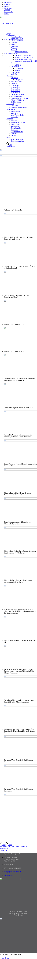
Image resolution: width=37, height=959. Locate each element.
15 (16, 846)
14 (14, 846)
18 (21, 846)
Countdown (8, 8)
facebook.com (8, 875)
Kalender (7, 6)
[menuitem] (20, 3)
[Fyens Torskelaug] (6, 23)
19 (23, 846)
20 (24, 846)
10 (8, 846)
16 (18, 846)
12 (11, 846)
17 (19, 846)
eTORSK (7, 10)
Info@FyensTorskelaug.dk (12, 872)
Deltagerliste (8, 2)
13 (13, 846)
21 (26, 846)
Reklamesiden (8, 12)
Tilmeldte (7, 4)
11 (9, 846)
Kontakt (6, 14)
